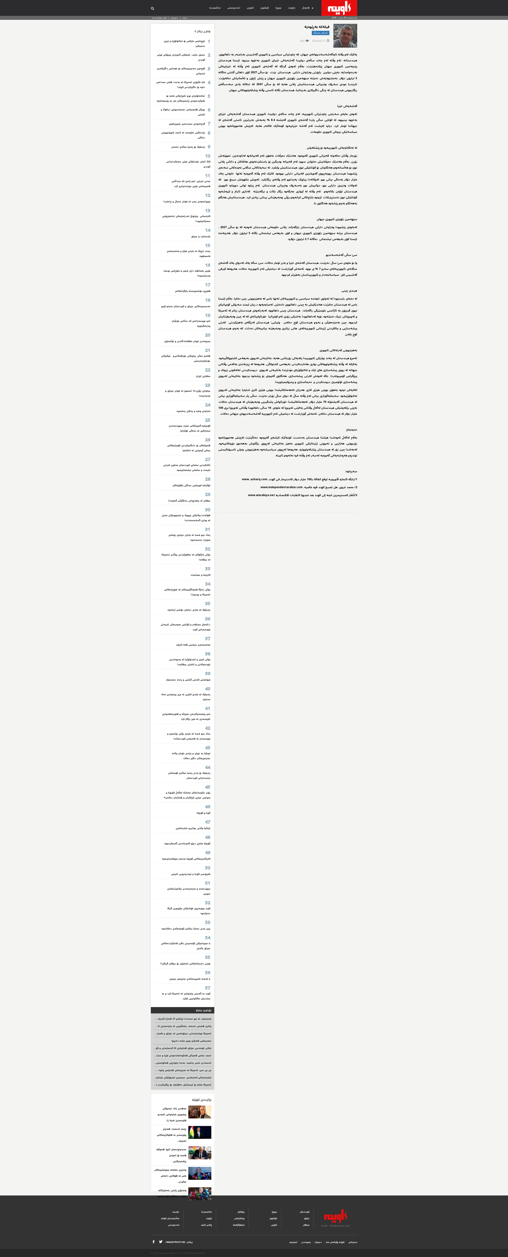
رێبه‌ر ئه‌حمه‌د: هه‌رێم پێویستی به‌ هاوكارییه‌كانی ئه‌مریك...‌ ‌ (171, 1135)
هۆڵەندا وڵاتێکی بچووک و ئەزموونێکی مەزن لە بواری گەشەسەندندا (186, 517)
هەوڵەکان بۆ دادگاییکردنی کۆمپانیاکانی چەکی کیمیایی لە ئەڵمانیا (188, 448)
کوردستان (305, 1212)
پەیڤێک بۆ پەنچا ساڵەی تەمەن (188, 147)
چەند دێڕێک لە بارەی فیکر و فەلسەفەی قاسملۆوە (188, 253)
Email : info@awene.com (335, 1225)
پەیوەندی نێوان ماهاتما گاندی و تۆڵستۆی (187, 341)
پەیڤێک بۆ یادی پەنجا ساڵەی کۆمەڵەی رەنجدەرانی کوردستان (189, 775)
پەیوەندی (174, 18)
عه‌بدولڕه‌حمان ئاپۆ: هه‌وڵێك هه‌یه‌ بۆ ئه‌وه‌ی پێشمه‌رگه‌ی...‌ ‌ (171, 1155)
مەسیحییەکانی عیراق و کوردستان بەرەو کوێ (185, 306)
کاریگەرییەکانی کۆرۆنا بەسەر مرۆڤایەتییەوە (186, 859)
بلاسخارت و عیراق (200, 236)
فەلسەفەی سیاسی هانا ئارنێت (193, 645)
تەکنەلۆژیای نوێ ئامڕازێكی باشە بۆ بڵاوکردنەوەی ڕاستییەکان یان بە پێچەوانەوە (181, 98)
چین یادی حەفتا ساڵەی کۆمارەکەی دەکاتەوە (186, 929)
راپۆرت (291, 8)
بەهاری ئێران (203, 376)
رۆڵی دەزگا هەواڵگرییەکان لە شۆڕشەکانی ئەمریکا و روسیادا (187, 592)
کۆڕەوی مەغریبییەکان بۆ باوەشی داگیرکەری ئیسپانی (181, 71)
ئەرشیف (293, 1242)
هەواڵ (306, 8)
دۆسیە (175, 1212)
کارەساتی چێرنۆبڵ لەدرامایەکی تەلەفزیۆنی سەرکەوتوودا (186, 218)
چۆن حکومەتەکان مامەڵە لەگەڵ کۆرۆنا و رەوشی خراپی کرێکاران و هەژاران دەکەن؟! (187, 795)
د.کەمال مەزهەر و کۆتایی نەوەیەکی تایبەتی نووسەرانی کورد (185, 627)
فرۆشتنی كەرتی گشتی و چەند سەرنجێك (188, 680)
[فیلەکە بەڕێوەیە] (345, 36)
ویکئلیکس (239, 1218)
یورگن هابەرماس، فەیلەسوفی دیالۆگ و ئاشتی (183, 112)
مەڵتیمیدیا (215, 8)
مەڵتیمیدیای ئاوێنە (170, 1218)
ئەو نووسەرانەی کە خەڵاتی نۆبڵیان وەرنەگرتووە (191, 323)
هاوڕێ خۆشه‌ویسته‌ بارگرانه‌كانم (192, 291)
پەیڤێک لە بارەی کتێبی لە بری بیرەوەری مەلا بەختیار (185, 697)
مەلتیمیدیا (206, 1212)
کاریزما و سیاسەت (200, 575)
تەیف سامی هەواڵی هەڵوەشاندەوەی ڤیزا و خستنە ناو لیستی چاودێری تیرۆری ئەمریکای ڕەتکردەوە (156, 1056)
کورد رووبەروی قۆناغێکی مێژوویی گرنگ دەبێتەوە (188, 911)
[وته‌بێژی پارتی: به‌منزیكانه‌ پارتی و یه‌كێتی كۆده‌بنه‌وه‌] (199, 1193)
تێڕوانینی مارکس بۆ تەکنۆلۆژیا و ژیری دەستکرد (184, 43)
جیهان (306, 1225)
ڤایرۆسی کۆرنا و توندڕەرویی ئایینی (190, 874)
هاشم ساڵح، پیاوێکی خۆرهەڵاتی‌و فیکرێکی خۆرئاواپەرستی (185, 358)
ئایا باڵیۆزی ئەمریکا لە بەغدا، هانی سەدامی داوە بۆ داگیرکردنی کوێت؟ (180, 84)
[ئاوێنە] (339, 8)
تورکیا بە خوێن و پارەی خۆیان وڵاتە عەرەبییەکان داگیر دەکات (191, 756)
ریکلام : (179, 1242)
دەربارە (185, 18)
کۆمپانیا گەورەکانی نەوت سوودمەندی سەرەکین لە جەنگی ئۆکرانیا (189, 428)
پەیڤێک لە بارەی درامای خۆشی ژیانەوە (188, 610)
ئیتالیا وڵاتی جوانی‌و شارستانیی (193, 828)
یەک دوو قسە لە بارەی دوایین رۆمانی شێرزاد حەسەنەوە (189, 537)
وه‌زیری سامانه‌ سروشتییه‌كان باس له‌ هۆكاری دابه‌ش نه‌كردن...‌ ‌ (170, 1176)
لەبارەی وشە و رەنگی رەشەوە (193, 411)
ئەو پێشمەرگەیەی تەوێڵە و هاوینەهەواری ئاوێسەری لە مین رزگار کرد (186, 716)
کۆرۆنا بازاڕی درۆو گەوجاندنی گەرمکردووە (187, 844)
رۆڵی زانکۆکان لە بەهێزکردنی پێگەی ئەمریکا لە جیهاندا (186, 557)
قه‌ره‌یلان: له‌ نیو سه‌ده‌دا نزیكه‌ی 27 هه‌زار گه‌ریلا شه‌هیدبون (178, 1019)
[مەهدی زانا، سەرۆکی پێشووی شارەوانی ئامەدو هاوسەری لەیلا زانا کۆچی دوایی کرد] (199, 1112)
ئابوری (250, 8)
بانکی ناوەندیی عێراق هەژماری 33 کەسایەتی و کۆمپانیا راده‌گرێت (175, 1048)
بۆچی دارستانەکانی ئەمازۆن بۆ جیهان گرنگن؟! (185, 964)
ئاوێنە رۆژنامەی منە (159, 18)
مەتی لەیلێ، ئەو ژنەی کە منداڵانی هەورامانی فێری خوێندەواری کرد (190, 183)
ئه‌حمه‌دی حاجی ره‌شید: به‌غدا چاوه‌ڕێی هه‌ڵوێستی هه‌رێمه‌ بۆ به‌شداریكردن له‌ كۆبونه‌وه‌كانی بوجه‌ (157, 1063)
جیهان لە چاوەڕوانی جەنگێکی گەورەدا (189, 501)
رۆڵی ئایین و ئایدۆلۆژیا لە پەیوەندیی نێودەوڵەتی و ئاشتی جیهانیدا (189, 662)
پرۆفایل (241, 1212)
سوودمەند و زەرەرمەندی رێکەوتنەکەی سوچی (188, 891)
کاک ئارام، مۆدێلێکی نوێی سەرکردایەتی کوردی (188, 164)
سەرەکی (352, 1242)
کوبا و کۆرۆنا (203, 813)
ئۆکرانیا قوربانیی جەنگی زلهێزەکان (191, 485)
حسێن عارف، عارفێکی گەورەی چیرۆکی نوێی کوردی (181, 57)
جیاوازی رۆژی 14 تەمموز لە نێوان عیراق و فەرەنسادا (187, 393)
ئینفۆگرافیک (238, 1225)
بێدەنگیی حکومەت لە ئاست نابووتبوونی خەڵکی (183, 135)
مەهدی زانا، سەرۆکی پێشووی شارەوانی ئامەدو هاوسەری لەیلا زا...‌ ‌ (172, 1115)
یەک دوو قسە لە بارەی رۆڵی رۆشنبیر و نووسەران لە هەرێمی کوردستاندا (188, 736)
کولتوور (265, 8)
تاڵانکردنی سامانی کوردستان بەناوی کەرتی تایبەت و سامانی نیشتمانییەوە (186, 467)
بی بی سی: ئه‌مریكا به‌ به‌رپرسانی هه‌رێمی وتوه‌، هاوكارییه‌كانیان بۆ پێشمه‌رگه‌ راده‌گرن (163, 1070)
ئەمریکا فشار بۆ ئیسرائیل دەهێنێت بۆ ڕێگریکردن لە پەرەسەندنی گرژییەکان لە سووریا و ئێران (159, 1085)
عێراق (307, 1218)
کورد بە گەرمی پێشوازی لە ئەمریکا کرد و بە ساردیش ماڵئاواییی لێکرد (186, 996)
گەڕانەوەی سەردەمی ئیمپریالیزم (187, 124)
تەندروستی (233, 8)
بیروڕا (278, 8)
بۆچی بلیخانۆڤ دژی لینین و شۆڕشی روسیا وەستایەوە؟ (187, 273)
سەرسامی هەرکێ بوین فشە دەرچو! (191, 1041)
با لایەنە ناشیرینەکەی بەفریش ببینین (189, 979)
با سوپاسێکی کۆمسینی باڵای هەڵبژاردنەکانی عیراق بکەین (185, 945)
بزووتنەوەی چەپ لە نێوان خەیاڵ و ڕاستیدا (186, 202)
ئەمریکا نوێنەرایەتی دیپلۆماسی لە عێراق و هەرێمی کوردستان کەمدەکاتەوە (169, 1033)
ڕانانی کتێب (206, 1225)
